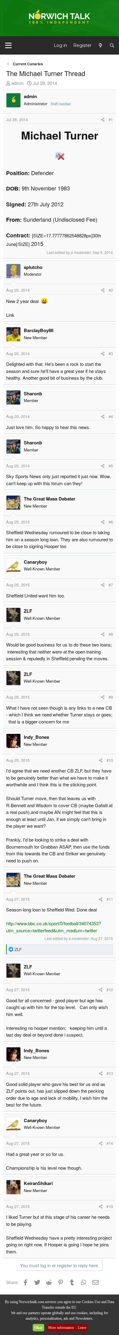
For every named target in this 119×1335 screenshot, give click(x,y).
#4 (111, 416)
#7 (111, 585)
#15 (109, 1206)
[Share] (102, 120)
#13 (109, 1073)
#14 (109, 1143)
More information (61, 1327)
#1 (111, 119)
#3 (111, 353)
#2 (111, 290)
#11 (109, 899)
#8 (111, 634)
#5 (111, 466)
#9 (111, 697)
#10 (109, 760)
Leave (82, 1327)
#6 (111, 522)
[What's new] (100, 45)
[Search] (112, 45)
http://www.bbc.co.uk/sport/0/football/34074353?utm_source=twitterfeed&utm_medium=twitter (53, 927)
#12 (109, 989)
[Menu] (8, 45)
